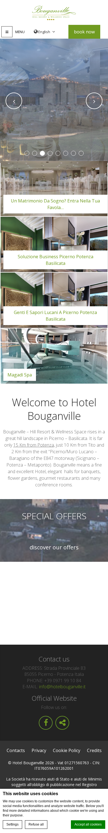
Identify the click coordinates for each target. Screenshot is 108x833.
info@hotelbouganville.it (62, 687)
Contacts (16, 750)
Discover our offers (54, 547)
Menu (20, 32)
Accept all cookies (88, 824)
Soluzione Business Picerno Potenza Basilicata (55, 260)
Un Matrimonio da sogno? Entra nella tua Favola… (55, 204)
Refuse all (36, 824)
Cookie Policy (66, 750)
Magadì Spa (19, 375)
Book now (84, 32)
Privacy (39, 750)
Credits (94, 750)
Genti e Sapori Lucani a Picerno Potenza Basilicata (55, 315)
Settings (12, 824)
